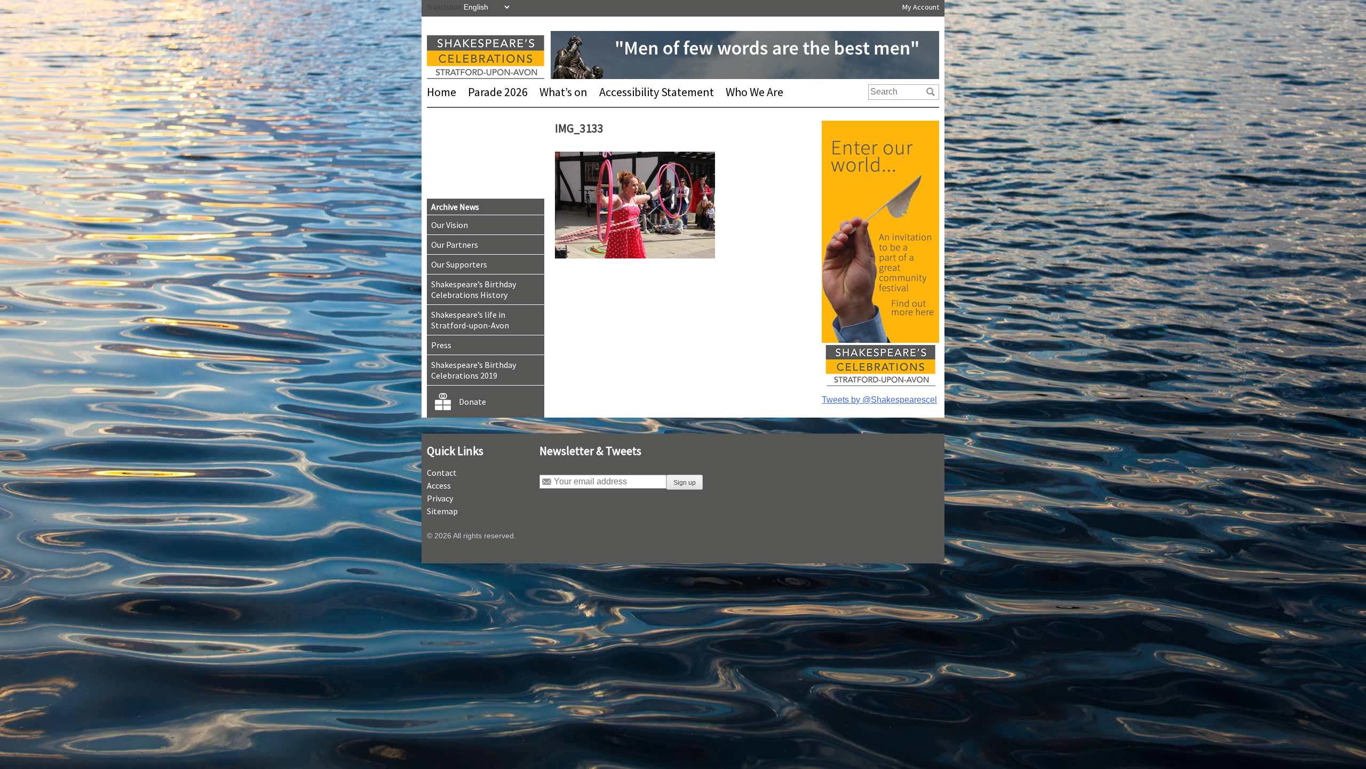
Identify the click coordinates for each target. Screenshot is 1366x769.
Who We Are (754, 91)
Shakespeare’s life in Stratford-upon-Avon (470, 320)
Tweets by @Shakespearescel (879, 399)
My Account (920, 7)
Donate (472, 401)
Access (439, 485)
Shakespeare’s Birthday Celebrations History (473, 289)
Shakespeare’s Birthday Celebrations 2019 (473, 370)
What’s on (563, 91)
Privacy (440, 498)
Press (441, 345)
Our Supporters (459, 264)
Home (441, 91)
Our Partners (454, 244)
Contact (442, 472)
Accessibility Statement (656, 91)
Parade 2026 (498, 91)
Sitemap (442, 511)
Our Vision (449, 224)
